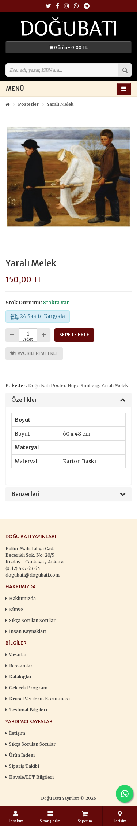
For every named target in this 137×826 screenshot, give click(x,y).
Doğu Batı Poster (46, 385)
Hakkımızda (22, 598)
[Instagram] (66, 6)
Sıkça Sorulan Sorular (32, 620)
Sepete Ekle (74, 334)
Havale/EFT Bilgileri (31, 777)
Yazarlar (18, 655)
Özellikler (24, 400)
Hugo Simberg (83, 385)
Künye (16, 609)
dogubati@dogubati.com (32, 575)
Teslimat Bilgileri (28, 709)
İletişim (17, 733)
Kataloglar (20, 676)
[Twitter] (48, 6)
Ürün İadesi (22, 755)
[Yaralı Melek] (68, 177)
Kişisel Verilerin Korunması (39, 698)
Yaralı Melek (60, 104)
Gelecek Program (28, 687)
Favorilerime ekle (36, 353)
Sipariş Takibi (24, 766)
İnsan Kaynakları (27, 631)
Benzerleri (25, 494)
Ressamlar (21, 665)
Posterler (28, 104)
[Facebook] (57, 6)
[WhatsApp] (76, 6)
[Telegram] (87, 6)
